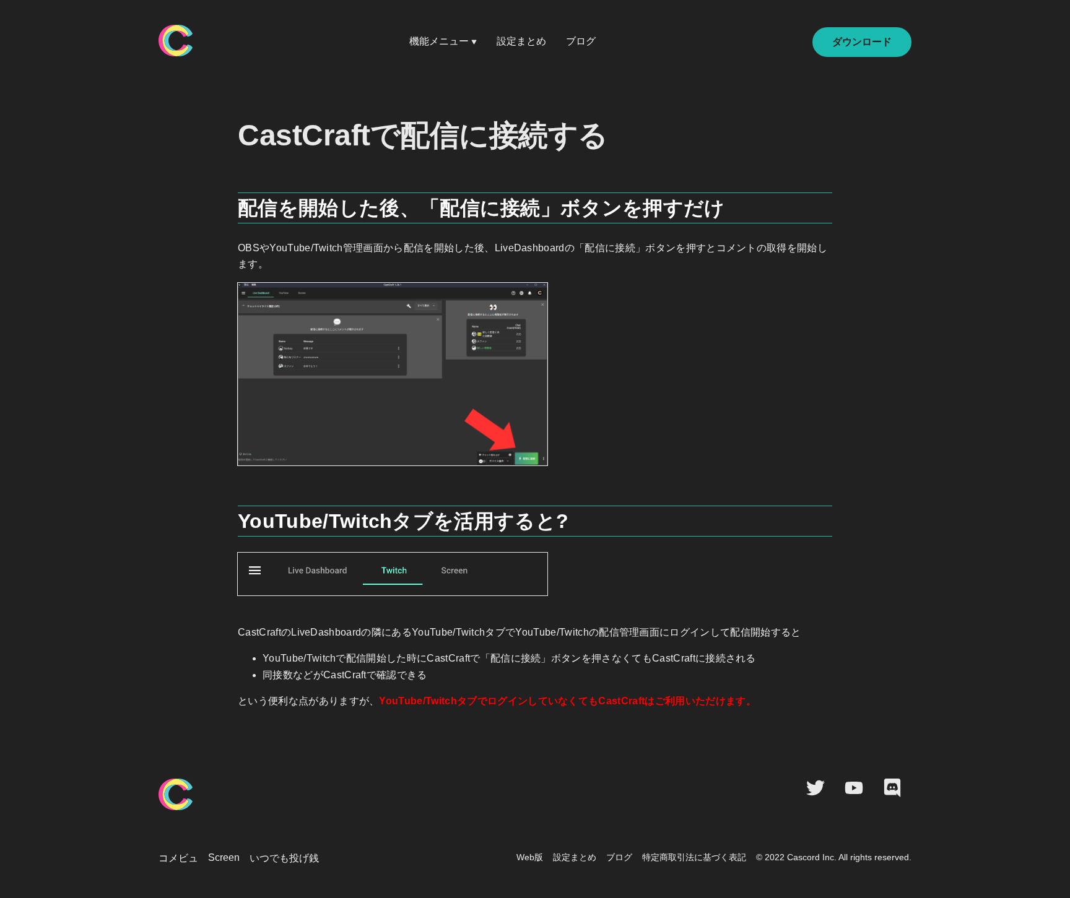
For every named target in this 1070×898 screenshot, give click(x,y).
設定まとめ (521, 41)
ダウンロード (862, 42)
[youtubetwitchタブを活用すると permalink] (231, 516)
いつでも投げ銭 (284, 858)
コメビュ (178, 858)
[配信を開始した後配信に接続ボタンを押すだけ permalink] (231, 203)
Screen (224, 857)
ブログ (581, 41)
